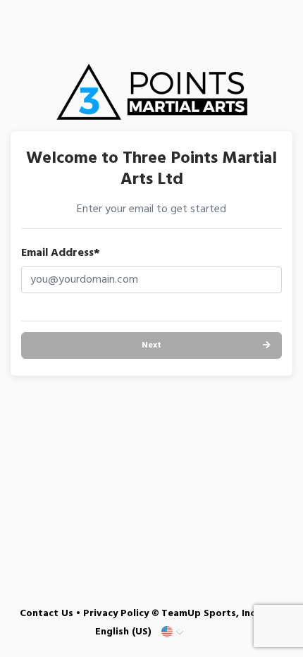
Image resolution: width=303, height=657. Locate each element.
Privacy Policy (116, 614)
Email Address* (60, 253)
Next (151, 345)
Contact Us (46, 614)
